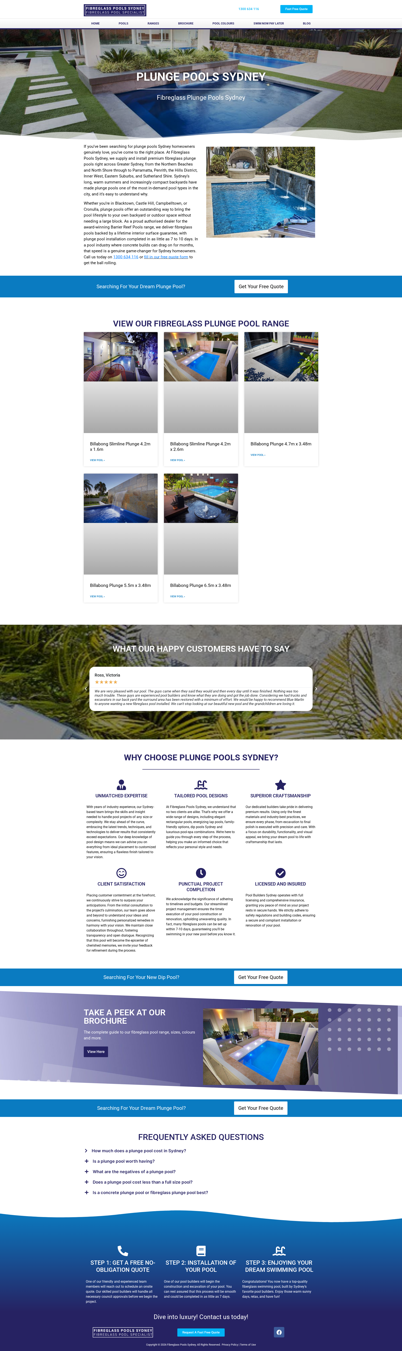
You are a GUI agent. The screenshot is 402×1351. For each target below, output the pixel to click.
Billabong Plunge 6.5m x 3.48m (200, 585)
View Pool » (97, 460)
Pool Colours (223, 23)
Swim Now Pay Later (269, 23)
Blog (307, 23)
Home (95, 23)
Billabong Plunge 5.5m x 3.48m (120, 585)
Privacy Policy (230, 1344)
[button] (86, 689)
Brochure (185, 23)
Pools (123, 23)
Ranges (153, 23)
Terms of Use (248, 1344)
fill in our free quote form (166, 257)
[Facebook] (279, 1332)
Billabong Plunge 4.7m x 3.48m (281, 443)
